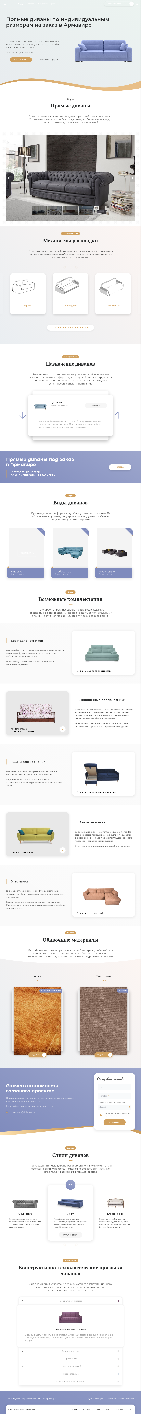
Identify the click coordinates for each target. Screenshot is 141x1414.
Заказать (96, 405)
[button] (8, 178)
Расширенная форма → (49, 60)
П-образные (62, 571)
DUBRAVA (16, 4)
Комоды (86, 1409)
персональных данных (113, 1116)
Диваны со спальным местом (70, 1329)
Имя (101, 1087)
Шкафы (75, 1409)
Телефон (103, 1096)
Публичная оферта (95, 1399)
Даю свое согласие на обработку (117, 1114)
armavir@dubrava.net (24, 1112)
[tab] (70, 1301)
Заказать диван (70, 1235)
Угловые (16, 571)
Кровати (119, 1409)
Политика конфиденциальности (121, 1399)
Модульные (106, 571)
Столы (97, 1409)
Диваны (107, 1409)
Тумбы (130, 1409)
